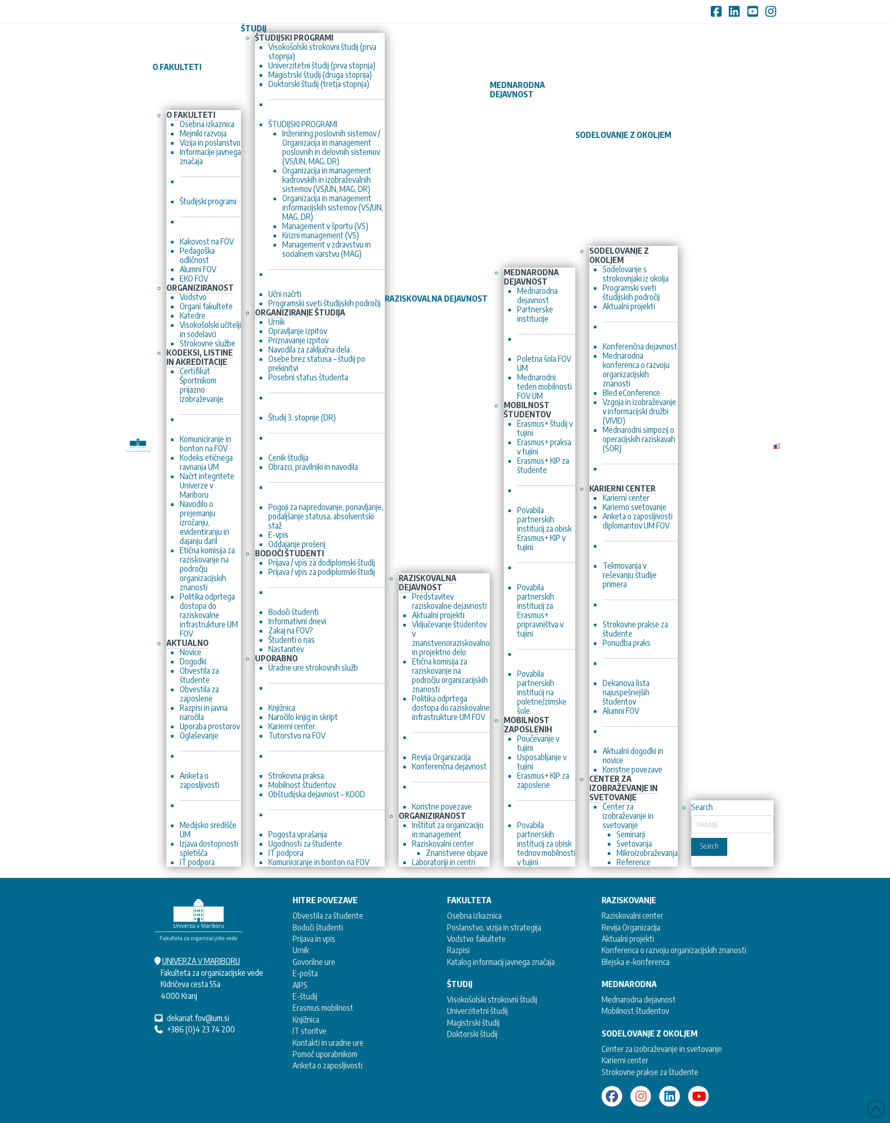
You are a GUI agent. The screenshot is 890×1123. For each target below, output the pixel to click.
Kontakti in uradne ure (328, 1043)
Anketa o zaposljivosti (328, 1065)
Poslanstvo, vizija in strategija (494, 927)
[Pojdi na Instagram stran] (640, 1096)
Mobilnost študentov (635, 1011)
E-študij (305, 996)
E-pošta (305, 973)
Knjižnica (306, 1019)
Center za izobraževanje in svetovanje (662, 1049)
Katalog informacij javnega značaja (501, 962)
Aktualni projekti (628, 939)
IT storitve (310, 1031)
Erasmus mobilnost (323, 1008)
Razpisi (458, 950)
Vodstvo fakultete (476, 939)
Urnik (301, 950)
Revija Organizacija (631, 927)
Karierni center (625, 1060)
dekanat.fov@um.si (198, 1018)
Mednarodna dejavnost (639, 999)
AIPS (300, 985)
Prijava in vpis (314, 939)
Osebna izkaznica (474, 915)
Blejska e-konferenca (636, 962)
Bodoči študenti (318, 927)
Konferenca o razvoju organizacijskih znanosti (674, 950)
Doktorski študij (472, 1034)
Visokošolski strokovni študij (492, 999)
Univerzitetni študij (477, 1011)
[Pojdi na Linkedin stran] (669, 1096)
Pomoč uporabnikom (325, 1054)
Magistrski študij (473, 1022)
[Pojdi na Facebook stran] (612, 1096)
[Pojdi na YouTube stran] (698, 1096)
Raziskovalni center (632, 915)
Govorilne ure (314, 962)
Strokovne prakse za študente (650, 1072)
